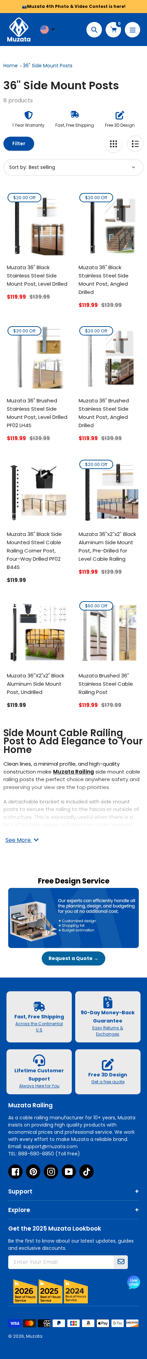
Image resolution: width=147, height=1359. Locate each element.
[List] (135, 143)
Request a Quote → (73, 958)
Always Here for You (39, 1086)
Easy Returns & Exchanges (107, 1031)
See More (18, 840)
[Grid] (113, 143)
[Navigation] (132, 29)
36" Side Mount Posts (47, 65)
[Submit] (121, 1262)
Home (10, 65)
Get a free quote (107, 1082)
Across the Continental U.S (39, 1027)
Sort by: (18, 167)
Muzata (34, 1336)
